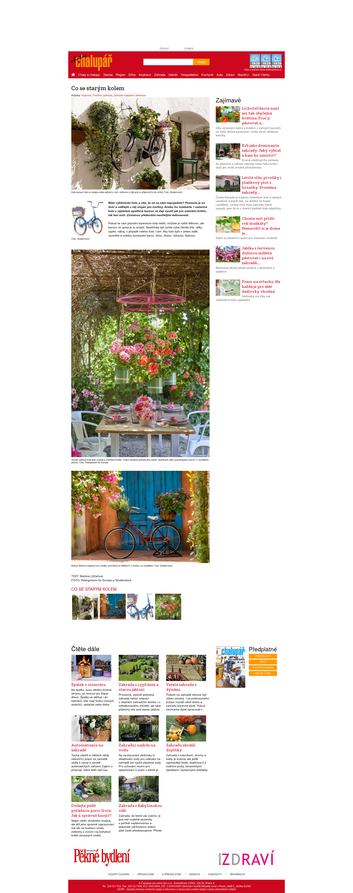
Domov (189, 48)
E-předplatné (171, 874)
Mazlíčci (243, 74)
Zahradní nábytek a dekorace (130, 95)
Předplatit (262, 656)
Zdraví (164, 48)
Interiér (173, 74)
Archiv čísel (262, 673)
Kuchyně (207, 74)
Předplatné (145, 874)
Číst (263, 662)
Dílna (131, 74)
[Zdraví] (246, 857)
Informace (237, 874)
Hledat (201, 62)
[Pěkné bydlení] (102, 857)
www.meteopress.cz (271, 69)
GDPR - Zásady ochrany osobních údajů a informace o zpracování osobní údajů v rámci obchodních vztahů (176, 889)
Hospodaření (189, 74)
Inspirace (145, 74)
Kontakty (215, 874)
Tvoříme (97, 95)
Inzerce (194, 874)
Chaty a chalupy (89, 74)
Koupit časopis (263, 667)
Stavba (108, 74)
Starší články (261, 74)
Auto (220, 74)
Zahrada (159, 74)
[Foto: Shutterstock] (140, 606)
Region (120, 74)
